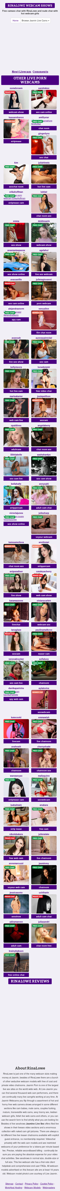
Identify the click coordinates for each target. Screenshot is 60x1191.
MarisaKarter (16, 396)
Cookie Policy (46, 1183)
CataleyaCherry (44, 571)
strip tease (16, 828)
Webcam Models (32, 1187)
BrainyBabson (16, 950)
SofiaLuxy (44, 658)
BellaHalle (16, 483)
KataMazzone (16, 600)
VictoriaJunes (16, 512)
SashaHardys (44, 454)
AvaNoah (16, 337)
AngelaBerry (44, 425)
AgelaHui (43, 250)
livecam (16, 741)
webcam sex (43, 624)
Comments (40, 71)
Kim (16, 162)
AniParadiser (16, 571)
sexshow (16, 916)
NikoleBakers (16, 834)
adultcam (16, 449)
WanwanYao (16, 775)
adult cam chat (44, 507)
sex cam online (44, 112)
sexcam (44, 420)
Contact (19, 1183)
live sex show (16, 361)
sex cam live (16, 478)
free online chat (16, 974)
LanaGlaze (16, 629)
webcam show (16, 112)
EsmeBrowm (16, 88)
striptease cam (16, 202)
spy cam (16, 319)
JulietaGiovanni (44, 279)
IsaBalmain (16, 804)
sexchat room (16, 186)
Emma (16, 220)
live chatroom (44, 741)
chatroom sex (44, 770)
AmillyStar (44, 117)
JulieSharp (44, 512)
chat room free (44, 945)
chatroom (44, 682)
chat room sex (43, 215)
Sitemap (9, 1183)
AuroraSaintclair (44, 337)
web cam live (16, 420)
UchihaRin (44, 892)
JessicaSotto (16, 892)
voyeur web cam (16, 887)
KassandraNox (16, 117)
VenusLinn (44, 308)
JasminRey (44, 863)
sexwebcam (44, 712)
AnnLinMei (44, 542)
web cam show (44, 595)
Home (15, 20)
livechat (16, 624)
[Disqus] (30, 1024)
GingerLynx (44, 133)
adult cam (16, 945)
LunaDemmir (44, 366)
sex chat (43, 157)
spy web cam (16, 699)
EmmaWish (43, 717)
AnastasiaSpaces (16, 250)
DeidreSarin (44, 220)
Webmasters (49, 1187)
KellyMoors (16, 366)
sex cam (44, 361)
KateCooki (16, 717)
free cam (43, 828)
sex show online (16, 274)
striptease (16, 141)
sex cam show (43, 478)
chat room (44, 128)
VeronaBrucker (16, 658)
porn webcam (44, 303)
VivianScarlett (44, 600)
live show (16, 595)
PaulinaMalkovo (44, 629)
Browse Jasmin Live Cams (35, 20)
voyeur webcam (44, 536)
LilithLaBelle (16, 454)
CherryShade (43, 746)
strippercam (16, 507)
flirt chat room (43, 332)
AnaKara (44, 804)
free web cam (16, 858)
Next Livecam (21, 71)
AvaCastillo (16, 279)
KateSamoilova (16, 542)
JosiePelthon (43, 396)
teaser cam (44, 653)
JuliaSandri (43, 921)
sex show (16, 244)
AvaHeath (16, 746)
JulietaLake (43, 834)
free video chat (44, 390)
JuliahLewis (44, 162)
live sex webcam (43, 274)
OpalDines (16, 425)
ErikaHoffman (16, 191)
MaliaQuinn (44, 775)
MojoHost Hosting (13, 1187)
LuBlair (44, 191)
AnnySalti (44, 483)
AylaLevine (44, 688)
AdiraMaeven (16, 921)
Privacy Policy (31, 1183)
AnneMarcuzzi (16, 863)
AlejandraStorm (16, 308)
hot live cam (44, 186)
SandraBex (43, 88)
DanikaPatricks (16, 688)
